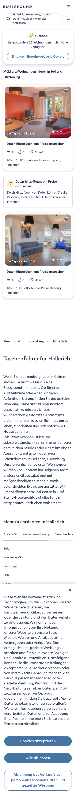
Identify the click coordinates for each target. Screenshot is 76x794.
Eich (6, 575)
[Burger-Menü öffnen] (69, 7)
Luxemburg (36, 341)
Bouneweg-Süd (13, 557)
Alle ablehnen (38, 758)
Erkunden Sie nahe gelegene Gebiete (38, 56)
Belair (7, 548)
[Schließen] (70, 589)
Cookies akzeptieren (38, 741)
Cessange (10, 566)
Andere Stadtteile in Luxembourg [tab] (26, 534)
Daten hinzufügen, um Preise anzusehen (35, 144)
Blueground (11, 341)
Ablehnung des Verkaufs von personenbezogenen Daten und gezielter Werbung (38, 780)
